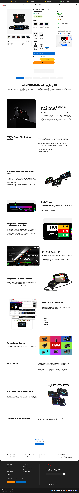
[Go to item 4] (23, 37)
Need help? (69, 33)
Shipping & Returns (4, 491)
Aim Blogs (8, 474)
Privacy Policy (11, 491)
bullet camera (11, 282)
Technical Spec (28, 78)
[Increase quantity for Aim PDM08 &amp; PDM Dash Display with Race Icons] (38, 59)
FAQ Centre (60, 78)
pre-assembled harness (42, 418)
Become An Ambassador (27, 468)
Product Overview (20, 78)
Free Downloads (45, 78)
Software (8, 468)
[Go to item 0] (9, 37)
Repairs (24, 469)
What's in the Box (36, 78)
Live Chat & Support (26, 471)
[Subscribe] (64, 474)
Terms (8, 491)
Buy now (43, 62)
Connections (53, 78)
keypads (16, 396)
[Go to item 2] (13, 37)
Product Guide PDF (10, 471)
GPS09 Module (42, 363)
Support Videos (9, 469)
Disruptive (15, 489)
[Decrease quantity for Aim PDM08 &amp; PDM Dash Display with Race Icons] (34, 59)
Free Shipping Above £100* (65, 1)
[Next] (29, 23)
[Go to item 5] (28, 37)
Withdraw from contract (27, 472)
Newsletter (8, 472)
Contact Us (25, 466)
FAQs (8, 466)
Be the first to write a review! (39, 443)
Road (13, 185)
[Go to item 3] (18, 37)
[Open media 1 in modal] (19, 21)
